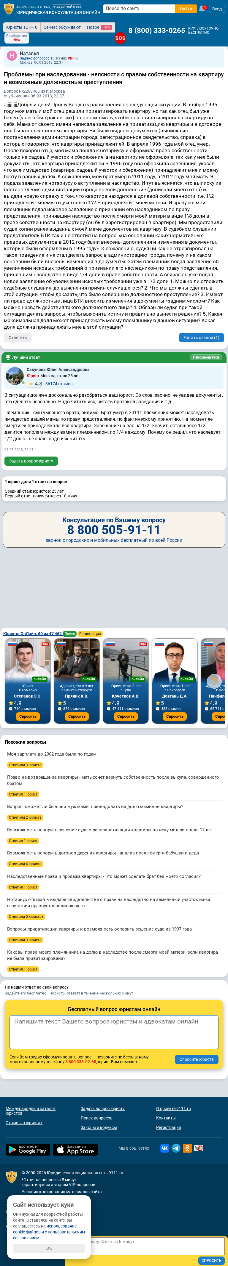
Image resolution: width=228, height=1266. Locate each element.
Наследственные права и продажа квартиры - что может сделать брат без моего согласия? (104, 876)
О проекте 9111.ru (173, 1108)
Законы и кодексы (99, 1127)
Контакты (166, 1118)
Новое (98, 27)
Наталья (29, 53)
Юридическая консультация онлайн (58, 12)
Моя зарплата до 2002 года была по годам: (52, 754)
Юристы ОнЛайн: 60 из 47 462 (33, 633)
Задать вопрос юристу (31, 461)
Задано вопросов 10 (37, 58)
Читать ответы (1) (201, 337)
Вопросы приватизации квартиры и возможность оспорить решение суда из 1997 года (99, 929)
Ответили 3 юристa (25, 765)
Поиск (69, 634)
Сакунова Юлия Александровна (58, 369)
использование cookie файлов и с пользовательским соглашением (49, 1232)
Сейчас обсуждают (62, 27)
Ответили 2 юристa (25, 817)
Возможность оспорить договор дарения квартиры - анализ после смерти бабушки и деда (103, 853)
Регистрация (90, 634)
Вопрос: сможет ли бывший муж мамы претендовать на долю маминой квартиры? (95, 806)
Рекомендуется (206, 357)
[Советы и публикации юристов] (9, 9)
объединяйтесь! (67, 7)
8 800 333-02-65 (80, 1061)
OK (49, 1248)
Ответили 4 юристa (25, 864)
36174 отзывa (54, 383)
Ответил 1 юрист (23, 794)
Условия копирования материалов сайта (62, 1191)
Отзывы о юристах (24, 1122)
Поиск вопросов (97, 1118)
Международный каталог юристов (31, 1111)
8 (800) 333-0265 (157, 30)
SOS (120, 38)
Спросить (28, 716)
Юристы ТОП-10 (21, 27)
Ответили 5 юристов (26, 917)
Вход (217, 9)
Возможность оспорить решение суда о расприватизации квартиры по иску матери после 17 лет (110, 830)
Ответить (18, 337)
